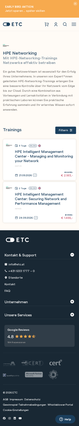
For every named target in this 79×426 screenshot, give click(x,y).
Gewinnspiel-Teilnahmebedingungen (24, 404)
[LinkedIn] (15, 418)
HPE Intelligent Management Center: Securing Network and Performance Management (41, 198)
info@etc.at (16, 264)
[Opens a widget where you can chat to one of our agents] (65, 419)
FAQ (7, 291)
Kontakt (9, 284)
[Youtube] (20, 418)
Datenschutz (32, 399)
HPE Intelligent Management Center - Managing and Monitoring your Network (44, 156)
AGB (5, 399)
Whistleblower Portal (60, 404)
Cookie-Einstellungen (16, 409)
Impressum (16, 399)
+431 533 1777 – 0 (21, 271)
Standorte (15, 277)
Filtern (63, 130)
